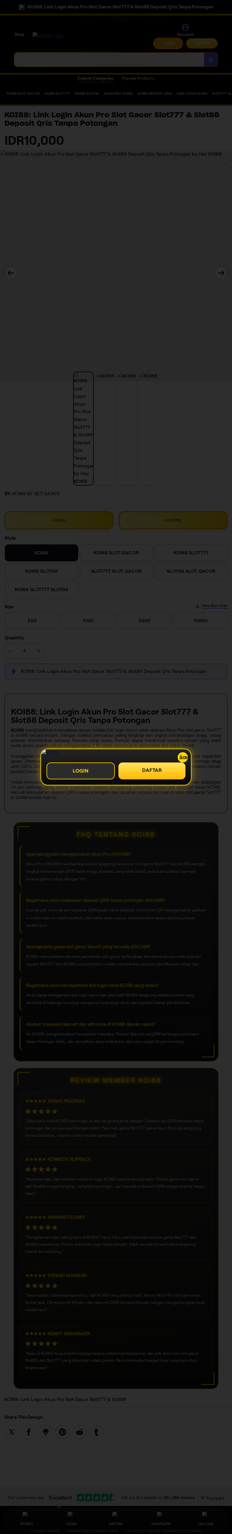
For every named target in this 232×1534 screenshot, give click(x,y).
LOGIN (81, 770)
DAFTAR (152, 770)
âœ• (183, 757)
